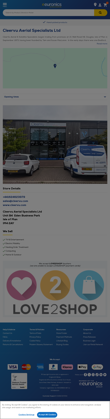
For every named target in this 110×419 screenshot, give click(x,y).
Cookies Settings (26, 415)
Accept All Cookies (47, 415)
